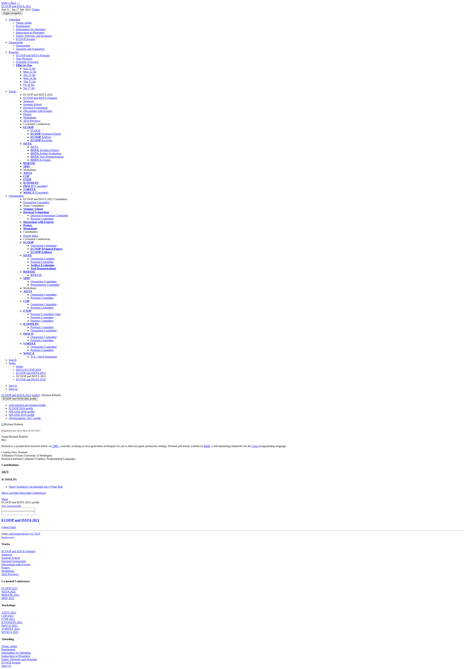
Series (19, 366)
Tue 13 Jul (29, 75)
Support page (8, 537)
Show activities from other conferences (23, 492)
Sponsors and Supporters (30, 48)
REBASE (36, 275)
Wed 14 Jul (29, 78)
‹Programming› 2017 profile (25, 418)
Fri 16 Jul (28, 84)
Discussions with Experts (37, 110)
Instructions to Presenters (30, 32)
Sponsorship (16, 42)
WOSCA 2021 (10, 632)
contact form (8, 527)
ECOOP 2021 (9, 588)
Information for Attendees (30, 29)
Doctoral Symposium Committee (49, 215)
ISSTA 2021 (8, 591)
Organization (16, 195)
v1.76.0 (35, 533)
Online (36, 9)
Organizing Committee (36, 202)
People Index (30, 235)
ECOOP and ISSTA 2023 (31, 373)
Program (14, 52)
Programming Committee (45, 284)
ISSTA (35, 146)
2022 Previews (31, 120)
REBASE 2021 (10, 594)
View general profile (11, 505)
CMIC (55, 446)
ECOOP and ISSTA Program (33, 55)
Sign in (13, 385)
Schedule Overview (27, 62)
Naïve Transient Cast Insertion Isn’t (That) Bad (35, 486)
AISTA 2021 (8, 612)
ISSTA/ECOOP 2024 (28, 369)
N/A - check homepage (44, 356)
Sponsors (28, 101)
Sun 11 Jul (29, 68)
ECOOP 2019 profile (21, 408)
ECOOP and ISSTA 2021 (16, 395)
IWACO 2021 (9, 625)
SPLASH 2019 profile (22, 414)
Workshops (29, 117)
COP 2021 (7, 615)
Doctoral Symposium (35, 107)
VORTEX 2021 (10, 628)
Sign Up (6, 665)
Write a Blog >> (10, 3)
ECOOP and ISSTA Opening (40, 97)
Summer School (32, 104)
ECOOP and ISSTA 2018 (31, 379)
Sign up (13, 388)
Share (4, 499)
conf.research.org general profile (27, 405)
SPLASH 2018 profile (22, 411)
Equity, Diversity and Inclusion (34, 35)
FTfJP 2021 (8, 619)
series (36, 395)
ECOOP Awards (25, 39)
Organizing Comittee (42, 258)
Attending (14, 19)
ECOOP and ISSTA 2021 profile (19, 398)
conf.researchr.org (18, 533)
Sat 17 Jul (29, 88)
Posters (27, 114)
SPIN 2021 (7, 598)
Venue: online (24, 22)
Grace (255, 446)
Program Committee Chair (46, 314)
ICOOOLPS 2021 (12, 622)
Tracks (12, 91)
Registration (23, 26)
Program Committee (42, 218)
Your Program (24, 58)
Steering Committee (42, 320)
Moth (207, 446)
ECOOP (35, 130)
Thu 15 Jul (29, 81)
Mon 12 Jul (29, 71)
